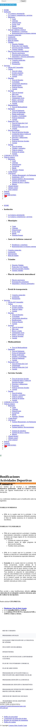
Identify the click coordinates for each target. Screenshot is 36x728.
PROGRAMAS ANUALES (10, 635)
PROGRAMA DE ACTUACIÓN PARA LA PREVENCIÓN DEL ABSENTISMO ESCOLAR (17, 674)
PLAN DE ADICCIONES (10, 668)
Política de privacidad (11, 717)
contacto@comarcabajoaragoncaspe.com (13, 706)
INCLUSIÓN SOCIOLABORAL (12, 647)
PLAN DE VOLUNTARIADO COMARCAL (15, 663)
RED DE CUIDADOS (9, 630)
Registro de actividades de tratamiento (16, 720)
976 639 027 (4, 708)
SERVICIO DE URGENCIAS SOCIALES (15, 696)
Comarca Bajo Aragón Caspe (17, 725)
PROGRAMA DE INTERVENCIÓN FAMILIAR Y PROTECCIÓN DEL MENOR (17, 690)
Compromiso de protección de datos (15, 718)
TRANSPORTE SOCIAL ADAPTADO (14, 701)
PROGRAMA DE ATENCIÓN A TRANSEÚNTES (17, 684)
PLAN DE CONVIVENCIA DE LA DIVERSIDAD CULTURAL (17, 657)
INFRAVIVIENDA (8, 652)
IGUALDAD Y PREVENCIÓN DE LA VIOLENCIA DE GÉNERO (18, 641)
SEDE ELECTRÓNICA (8, 5)
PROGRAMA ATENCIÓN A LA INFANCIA (15, 680)
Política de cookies (10, 722)
